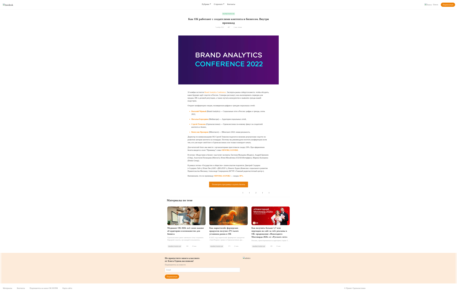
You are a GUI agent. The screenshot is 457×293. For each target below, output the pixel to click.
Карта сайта (67, 288)
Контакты (231, 4)
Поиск (435, 5)
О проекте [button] (218, 4)
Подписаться (448, 5)
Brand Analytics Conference (215, 92)
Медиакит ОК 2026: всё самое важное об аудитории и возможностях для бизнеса (185, 231)
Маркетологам (174, 246)
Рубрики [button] (205, 4)
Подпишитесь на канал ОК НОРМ (44, 288)
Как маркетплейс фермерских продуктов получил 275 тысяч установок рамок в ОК (223, 231)
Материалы (7, 288)
